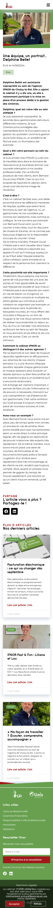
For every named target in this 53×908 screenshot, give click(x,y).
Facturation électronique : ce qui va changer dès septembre (25, 568)
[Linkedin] (11, 873)
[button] (6, 511)
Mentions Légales (26, 885)
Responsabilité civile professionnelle (24, 820)
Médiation (9, 829)
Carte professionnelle (15, 811)
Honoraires (9, 824)
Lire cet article (17, 605)
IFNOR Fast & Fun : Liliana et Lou (26, 657)
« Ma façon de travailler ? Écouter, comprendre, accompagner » (25, 735)
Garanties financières (15, 815)
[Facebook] (5, 873)
